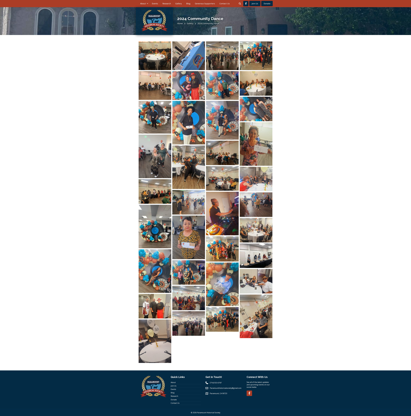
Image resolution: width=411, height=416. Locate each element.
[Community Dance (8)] (222, 153)
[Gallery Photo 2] (188, 85)
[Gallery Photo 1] (222, 85)
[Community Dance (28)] (256, 281)
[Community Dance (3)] (155, 117)
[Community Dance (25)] (188, 272)
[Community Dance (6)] (256, 144)
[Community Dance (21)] (222, 249)
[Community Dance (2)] (256, 109)
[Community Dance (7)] (155, 156)
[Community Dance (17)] (256, 204)
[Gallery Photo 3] (155, 85)
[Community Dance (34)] (155, 341)
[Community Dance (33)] (188, 323)
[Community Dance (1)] (256, 83)
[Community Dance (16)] (222, 213)
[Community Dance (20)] (256, 230)
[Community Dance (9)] (188, 167)
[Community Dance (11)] (222, 178)
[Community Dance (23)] (155, 271)
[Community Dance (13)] (155, 191)
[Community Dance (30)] (155, 306)
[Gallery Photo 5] (222, 55)
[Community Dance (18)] (155, 226)
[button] (239, 3)
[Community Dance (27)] (222, 284)
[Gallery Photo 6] (188, 55)
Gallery (190, 23)
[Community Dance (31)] (256, 316)
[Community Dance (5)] (222, 120)
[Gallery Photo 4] (256, 55)
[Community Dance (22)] (256, 256)
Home (180, 23)
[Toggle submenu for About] (147, 3)
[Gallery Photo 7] (155, 55)
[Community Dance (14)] (188, 202)
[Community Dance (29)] (188, 298)
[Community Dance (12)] (256, 179)
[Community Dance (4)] (188, 122)
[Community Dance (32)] (222, 319)
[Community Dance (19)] (188, 237)
